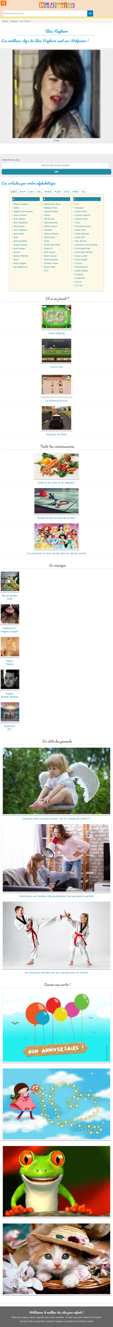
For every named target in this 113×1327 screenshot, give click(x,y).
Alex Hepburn (20, 229)
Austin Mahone (21, 255)
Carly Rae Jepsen (83, 226)
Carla (77, 222)
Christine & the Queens (86, 244)
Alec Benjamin (21, 222)
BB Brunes (49, 218)
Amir (16, 237)
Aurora (17, 252)
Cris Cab (79, 285)
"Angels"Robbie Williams (9, 695)
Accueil (5, 21)
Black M (48, 248)
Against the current (23, 211)
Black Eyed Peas (52, 244)
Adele (16, 207)
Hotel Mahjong (57, 333)
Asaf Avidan (19, 248)
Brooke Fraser (51, 263)
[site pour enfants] (56, 5)
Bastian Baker (51, 211)
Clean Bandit (81, 259)
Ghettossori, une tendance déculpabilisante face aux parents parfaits (56, 896)
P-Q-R (58, 191)
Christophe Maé (82, 248)
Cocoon (78, 263)
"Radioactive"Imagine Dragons (10, 630)
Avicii (16, 259)
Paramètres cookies (85, 1321)
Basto (47, 215)
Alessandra (19, 226)
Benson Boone (51, 233)
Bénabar (48, 229)
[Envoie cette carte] (56, 1063)
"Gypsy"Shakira (10, 662)
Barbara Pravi (50, 207)
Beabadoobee (51, 222)
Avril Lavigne (20, 263)
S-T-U (66, 191)
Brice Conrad (50, 255)
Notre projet (34, 1321)
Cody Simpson (81, 266)
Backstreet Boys (52, 203)
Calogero (79, 207)
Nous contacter (47, 1321)
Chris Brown (81, 240)
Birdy (46, 240)
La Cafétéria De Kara (56, 400)
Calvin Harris (81, 211)
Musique (14, 21)
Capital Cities (81, 218)
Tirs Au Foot (56, 367)
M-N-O (48, 191)
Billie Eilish (49, 237)
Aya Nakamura (21, 266)
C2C (77, 203)
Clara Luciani (81, 255)
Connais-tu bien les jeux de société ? (56, 518)
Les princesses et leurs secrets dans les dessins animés (56, 553)
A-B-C (14, 191)
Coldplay (79, 274)
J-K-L (39, 191)
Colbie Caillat (81, 270)
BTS (46, 270)
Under (56, 140)
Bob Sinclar (49, 252)
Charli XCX (80, 237)
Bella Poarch (50, 226)
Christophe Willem (84, 252)
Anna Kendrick (20, 240)
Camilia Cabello (82, 215)
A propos (24, 1321)
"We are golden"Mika (9, 597)
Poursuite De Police (56, 434)
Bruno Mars (50, 266)
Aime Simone (20, 215)
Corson (78, 281)
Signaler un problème (65, 1321)
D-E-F (22, 191)
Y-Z (83, 191)
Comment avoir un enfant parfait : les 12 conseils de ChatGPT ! (56, 818)
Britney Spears (51, 259)
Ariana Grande (20, 244)
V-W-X (75, 191)
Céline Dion (80, 229)
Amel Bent (19, 233)
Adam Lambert (21, 203)
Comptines (80, 277)
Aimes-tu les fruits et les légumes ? (56, 482)
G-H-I (31, 191)
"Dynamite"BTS (10, 727)
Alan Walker (19, 218)
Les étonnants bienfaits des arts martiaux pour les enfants (56, 972)
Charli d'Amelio (82, 233)
